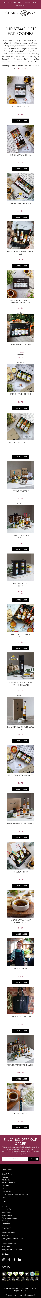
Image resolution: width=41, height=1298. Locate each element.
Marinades (6, 1224)
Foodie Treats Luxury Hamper (20, 536)
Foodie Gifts (6, 1209)
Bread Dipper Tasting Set (20, 203)
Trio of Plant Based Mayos (20, 775)
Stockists (5, 1177)
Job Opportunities (8, 1183)
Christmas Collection (20, 344)
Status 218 (31, 1295)
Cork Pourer (20, 1113)
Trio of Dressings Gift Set (20, 443)
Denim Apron (20, 968)
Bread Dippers (7, 1212)
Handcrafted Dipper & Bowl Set (20, 728)
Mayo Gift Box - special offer (20, 584)
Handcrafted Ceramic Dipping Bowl (20, 921)
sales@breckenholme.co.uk (12, 1239)
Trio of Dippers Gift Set (20, 155)
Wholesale (6, 1180)
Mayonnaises (7, 1215)
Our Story (5, 1186)
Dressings (5, 1221)
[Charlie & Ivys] (20, 13)
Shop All (5, 1206)
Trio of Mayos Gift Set (20, 394)
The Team (5, 1189)
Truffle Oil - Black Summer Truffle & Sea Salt (20, 683)
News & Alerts (7, 1174)
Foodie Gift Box (20, 872)
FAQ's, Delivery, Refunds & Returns (15, 1194)
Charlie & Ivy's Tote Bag (21, 1017)
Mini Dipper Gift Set (20, 106)
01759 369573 (7, 1247)
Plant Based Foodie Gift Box (20, 823)
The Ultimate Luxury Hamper (20, 1065)
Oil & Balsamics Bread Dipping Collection (20, 301)
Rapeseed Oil (7, 1191)
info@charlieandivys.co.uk (12, 1249)
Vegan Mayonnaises (9, 1218)
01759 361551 (6, 1236)
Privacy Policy (7, 1197)
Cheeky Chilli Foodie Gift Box (20, 635)
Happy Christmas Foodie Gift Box (20, 252)
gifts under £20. (21, 68)
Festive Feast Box (21, 491)
